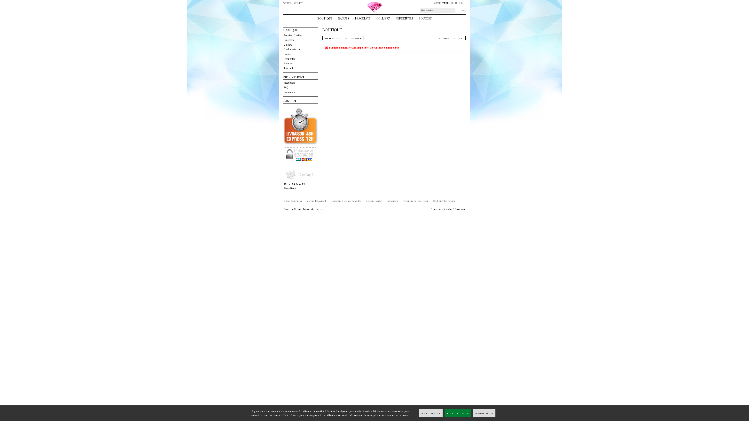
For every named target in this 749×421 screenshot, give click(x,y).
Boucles (425, 18)
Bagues (343, 18)
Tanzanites (289, 68)
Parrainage (290, 92)
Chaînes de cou (292, 49)
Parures (288, 63)
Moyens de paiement (316, 200)
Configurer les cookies (444, 200)
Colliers (383, 18)
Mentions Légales (374, 200)
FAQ (286, 87)
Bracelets (363, 18)
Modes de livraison (293, 200)
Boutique (324, 18)
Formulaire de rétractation (415, 200)
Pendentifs (404, 18)
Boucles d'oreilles (293, 35)
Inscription (289, 82)
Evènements (392, 200)
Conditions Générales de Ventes (346, 200)
